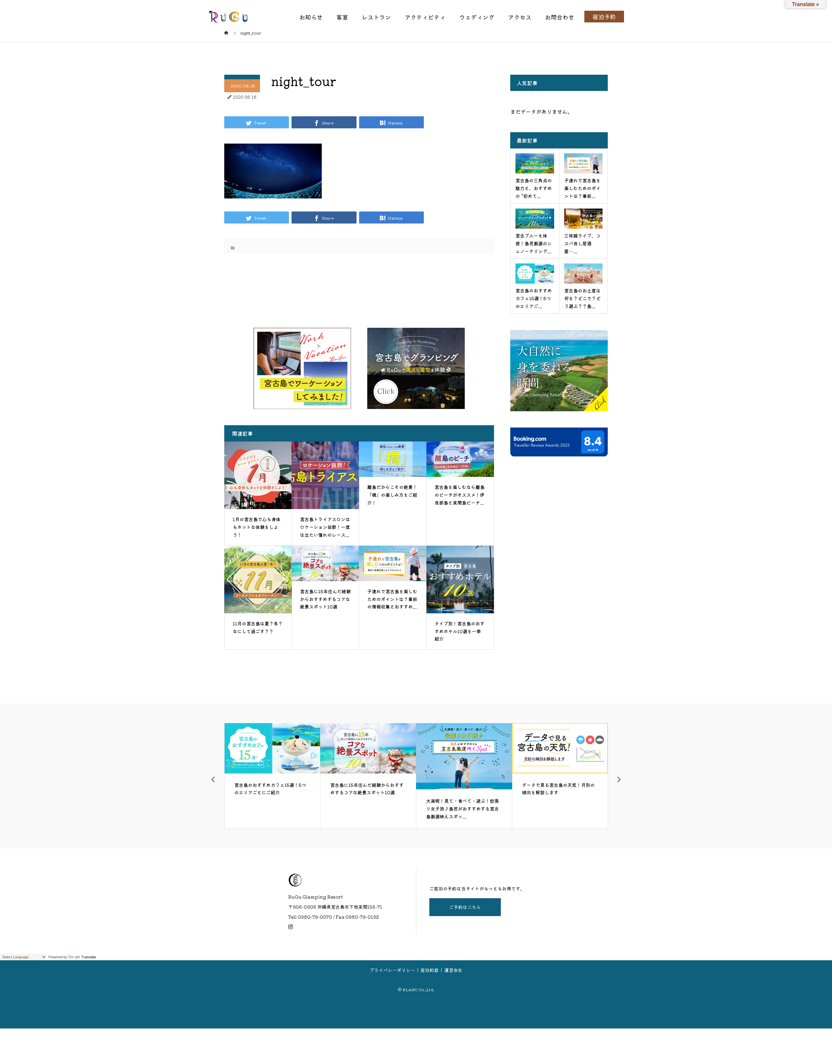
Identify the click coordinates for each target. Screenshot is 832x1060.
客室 (342, 17)
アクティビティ (425, 17)
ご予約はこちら (465, 907)
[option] (272, 775)
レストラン (376, 17)
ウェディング (476, 17)
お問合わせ (559, 17)
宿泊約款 (430, 970)
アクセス (519, 17)
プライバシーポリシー (392, 970)
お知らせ (311, 17)
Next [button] (619, 779)
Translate (88, 957)
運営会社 (453, 970)
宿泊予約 (604, 16)
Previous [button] (213, 779)
